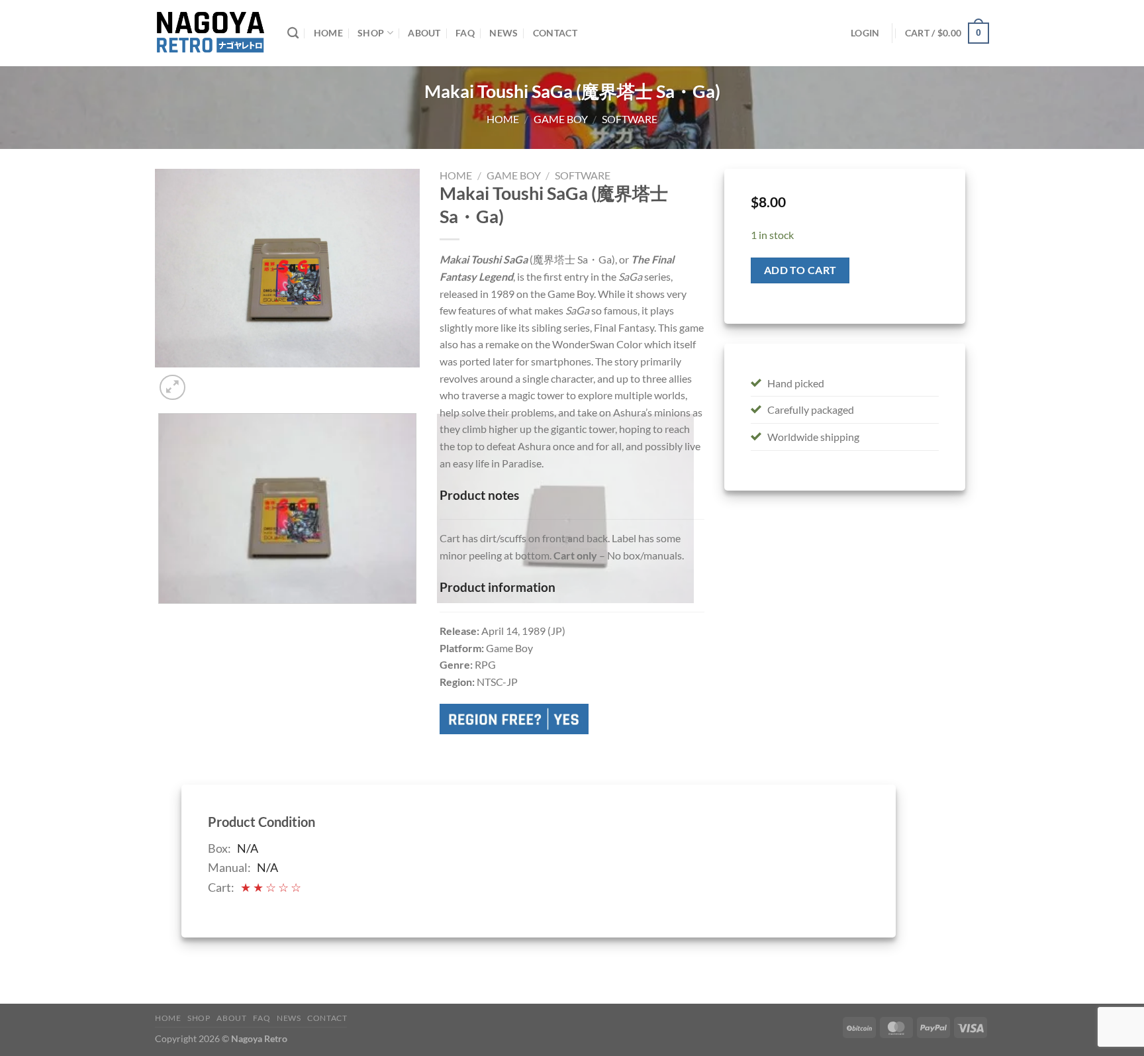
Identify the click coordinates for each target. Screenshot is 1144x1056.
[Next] (204, 380)
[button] (947, 33)
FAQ (465, 32)
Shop (371, 32)
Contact (555, 32)
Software (629, 119)
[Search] (293, 33)
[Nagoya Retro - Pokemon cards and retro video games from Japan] (211, 33)
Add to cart (800, 270)
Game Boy (561, 119)
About (424, 32)
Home (328, 32)
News (503, 32)
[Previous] (161, 617)
